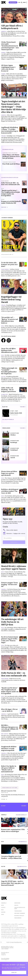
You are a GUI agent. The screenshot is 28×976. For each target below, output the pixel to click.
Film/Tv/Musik (5, 181)
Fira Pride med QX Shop (11, 164)
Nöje (2, 188)
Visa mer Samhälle (21, 814)
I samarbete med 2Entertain (9, 152)
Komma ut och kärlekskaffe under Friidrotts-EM (11, 202)
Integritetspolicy (19, 915)
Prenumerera (13, 2)
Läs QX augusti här (6, 254)
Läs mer (3, 799)
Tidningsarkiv (18, 911)
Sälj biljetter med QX (8, 419)
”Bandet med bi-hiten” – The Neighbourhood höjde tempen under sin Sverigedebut (10, 193)
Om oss (16, 905)
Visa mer (22, 406)
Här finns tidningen (19, 913)
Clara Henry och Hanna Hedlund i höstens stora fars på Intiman (11, 156)
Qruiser (3, 912)
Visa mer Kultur (21, 866)
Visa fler (3, 207)
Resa (2, 909)
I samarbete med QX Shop (9, 162)
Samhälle (3, 903)
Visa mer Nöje (22, 841)
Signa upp (14, 972)
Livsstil (3, 907)
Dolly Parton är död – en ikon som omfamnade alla (10, 183)
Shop (2, 914)
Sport (2, 199)
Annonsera (17, 903)
